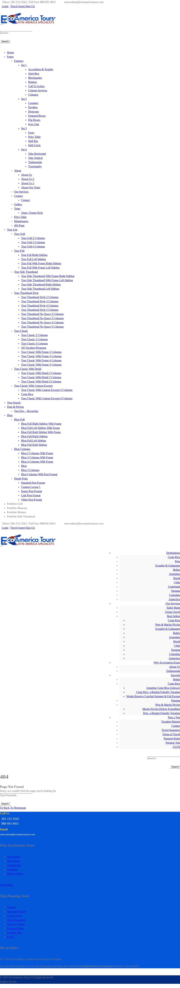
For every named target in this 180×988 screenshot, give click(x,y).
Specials (175, 675)
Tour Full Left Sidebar (33, 259)
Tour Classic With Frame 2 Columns (41, 351)
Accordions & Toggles (40, 69)
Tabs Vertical (35, 157)
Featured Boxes (37, 115)
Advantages (13, 861)
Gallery (18, 204)
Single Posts (21, 478)
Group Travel (172, 611)
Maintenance (21, 221)
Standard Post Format (33, 482)
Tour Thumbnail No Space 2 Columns (42, 314)
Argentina (174, 573)
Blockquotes (35, 77)
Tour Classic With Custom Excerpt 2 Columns (46, 389)
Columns (33, 94)
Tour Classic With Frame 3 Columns (41, 356)
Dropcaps (33, 111)
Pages (10, 56)
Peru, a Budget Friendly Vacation (161, 713)
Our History (13, 856)
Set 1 (24, 65)
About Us (26, 174)
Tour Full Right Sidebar (34, 254)
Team (17, 208)
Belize (176, 569)
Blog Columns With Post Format (39, 474)
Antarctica (174, 599)
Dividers (33, 107)
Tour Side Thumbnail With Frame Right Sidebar (48, 276)
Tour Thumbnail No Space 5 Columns (42, 326)
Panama (175, 590)
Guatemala (174, 586)
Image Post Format (31, 491)
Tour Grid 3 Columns (33, 242)
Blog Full (19, 419)
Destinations (173, 552)
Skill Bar (33, 141)
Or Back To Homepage (13, 807)
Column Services (37, 90)
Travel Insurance (171, 730)
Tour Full (19, 250)
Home (10, 52)
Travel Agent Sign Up (22, 6)
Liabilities (12, 869)
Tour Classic (21, 330)
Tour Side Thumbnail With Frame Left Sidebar (47, 280)
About (17, 170)
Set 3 (24, 128)
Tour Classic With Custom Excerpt (33, 385)
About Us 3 (27, 183)
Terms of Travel (171, 734)
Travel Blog (6, 884)
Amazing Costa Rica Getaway (163, 687)
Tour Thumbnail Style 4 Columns (39, 305)
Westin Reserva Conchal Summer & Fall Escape (153, 696)
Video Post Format (31, 499)
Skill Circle (34, 145)
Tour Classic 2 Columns (34, 335)
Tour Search (14, 402)
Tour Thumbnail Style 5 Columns (39, 309)
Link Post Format (30, 495)
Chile (177, 582)
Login (5, 6)
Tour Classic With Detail (27, 368)
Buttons (32, 82)
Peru (177, 561)
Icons (31, 132)
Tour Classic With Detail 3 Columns (41, 377)
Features (18, 60)
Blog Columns (22, 449)
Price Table (34, 136)
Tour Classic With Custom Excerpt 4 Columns (46, 398)
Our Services (21, 191)
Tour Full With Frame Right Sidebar (41, 263)
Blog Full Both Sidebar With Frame (41, 432)
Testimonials (35, 162)
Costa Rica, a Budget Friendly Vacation (158, 692)
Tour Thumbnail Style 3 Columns (39, 301)
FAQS (176, 746)
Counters (33, 103)
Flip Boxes (34, 119)
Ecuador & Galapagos (167, 565)
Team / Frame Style (32, 212)
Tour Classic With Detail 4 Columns (41, 381)
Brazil (176, 578)
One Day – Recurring (26, 411)
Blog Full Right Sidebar (34, 436)
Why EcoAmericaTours (167, 662)
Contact (18, 195)
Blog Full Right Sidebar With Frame (41, 423)
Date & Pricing (15, 406)
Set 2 (24, 98)
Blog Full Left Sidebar (33, 440)
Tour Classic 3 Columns (34, 339)
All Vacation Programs (33, 347)
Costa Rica (27, 394)
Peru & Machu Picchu (167, 624)
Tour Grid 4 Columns (33, 246)
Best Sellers (173, 616)
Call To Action (36, 86)
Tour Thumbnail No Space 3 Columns (42, 318)
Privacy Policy (15, 873)
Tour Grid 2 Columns (33, 238)
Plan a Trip (174, 717)
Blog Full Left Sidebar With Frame (40, 427)
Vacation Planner (170, 721)
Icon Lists (33, 124)
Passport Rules (172, 738)
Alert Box (33, 73)
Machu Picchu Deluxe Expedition (161, 708)
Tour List (12, 229)
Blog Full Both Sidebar (34, 444)
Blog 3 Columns (30, 470)
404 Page (19, 225)
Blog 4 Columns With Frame (37, 461)
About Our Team (30, 187)
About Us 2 (27, 179)
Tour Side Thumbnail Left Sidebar (40, 288)
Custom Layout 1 (30, 486)
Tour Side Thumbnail (26, 271)
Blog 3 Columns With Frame (37, 457)
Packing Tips (173, 742)
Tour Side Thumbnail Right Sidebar (41, 284)
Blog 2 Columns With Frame (37, 453)
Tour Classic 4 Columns (34, 343)
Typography (35, 166)
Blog (9, 415)
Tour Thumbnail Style (26, 292)
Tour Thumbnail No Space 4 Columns (42, 322)
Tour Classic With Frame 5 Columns (41, 364)
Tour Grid (19, 233)
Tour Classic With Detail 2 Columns (41, 373)
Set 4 (24, 149)
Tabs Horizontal (37, 153)
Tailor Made (173, 607)
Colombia (174, 595)
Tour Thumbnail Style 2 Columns (39, 297)
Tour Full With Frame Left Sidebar (40, 267)
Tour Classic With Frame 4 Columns (41, 360)
